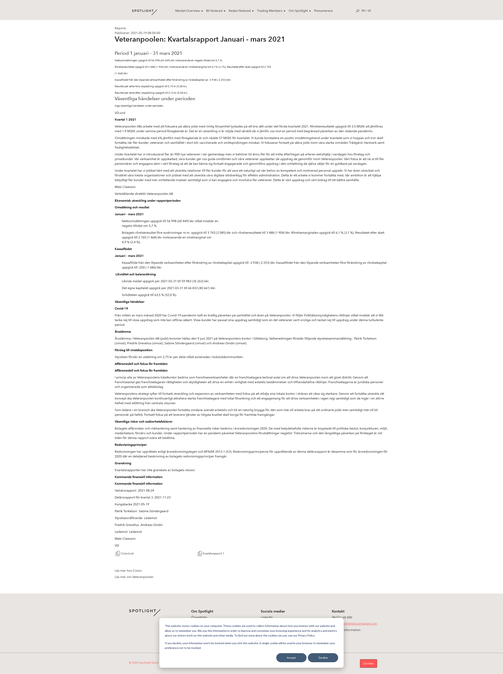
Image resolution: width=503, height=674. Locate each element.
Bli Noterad (214, 11)
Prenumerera (323, 11)
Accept (291, 657)
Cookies (368, 663)
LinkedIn (267, 617)
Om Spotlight (298, 11)
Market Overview (187, 11)
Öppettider (199, 617)
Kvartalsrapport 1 (213, 553)
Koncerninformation (346, 630)
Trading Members (269, 11)
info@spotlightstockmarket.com (354, 623)
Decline (323, 657)
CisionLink (127, 553)
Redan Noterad (240, 11)
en (363, 10)
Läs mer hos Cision (128, 570)
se (369, 10)
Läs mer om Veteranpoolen (134, 577)
